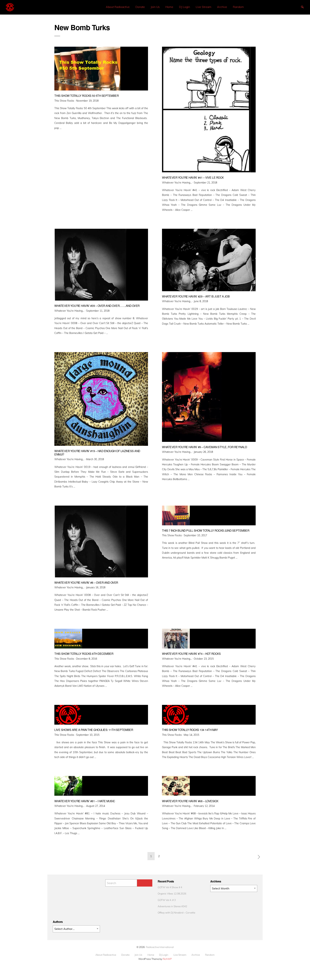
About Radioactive (118, 7)
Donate (140, 7)
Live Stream (203, 7)
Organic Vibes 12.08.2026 (172, 893)
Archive (222, 7)
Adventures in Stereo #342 (172, 906)
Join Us (155, 7)
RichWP (167, 958)
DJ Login (184, 7)
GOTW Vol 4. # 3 (167, 899)
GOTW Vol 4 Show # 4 (170, 887)
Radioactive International (160, 947)
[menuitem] (118, 7)
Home (169, 7)
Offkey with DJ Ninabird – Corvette (176, 912)
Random (238, 7)
